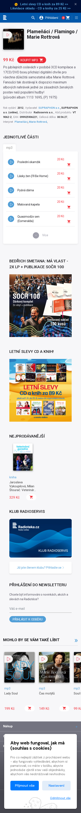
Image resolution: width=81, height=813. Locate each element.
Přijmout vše (24, 785)
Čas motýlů (47, 693)
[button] (34, 17)
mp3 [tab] (9, 148)
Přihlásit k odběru (28, 619)
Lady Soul (11, 693)
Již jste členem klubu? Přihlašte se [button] (39, 567)
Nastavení (56, 785)
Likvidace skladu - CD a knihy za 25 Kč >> (40, 8)
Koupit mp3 (29, 60)
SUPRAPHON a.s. (49, 107)
